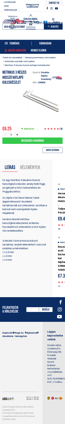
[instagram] (51, 8)
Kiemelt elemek (38, 50)
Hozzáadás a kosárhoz (32, 141)
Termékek (14, 43)
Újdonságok (45, 43)
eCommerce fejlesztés (13, 413)
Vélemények (10, 9)
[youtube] (56, 8)
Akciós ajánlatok (17, 50)
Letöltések (10, 2)
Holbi (31, 413)
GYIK (6, 6)
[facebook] (47, 8)
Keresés (55, 26)
